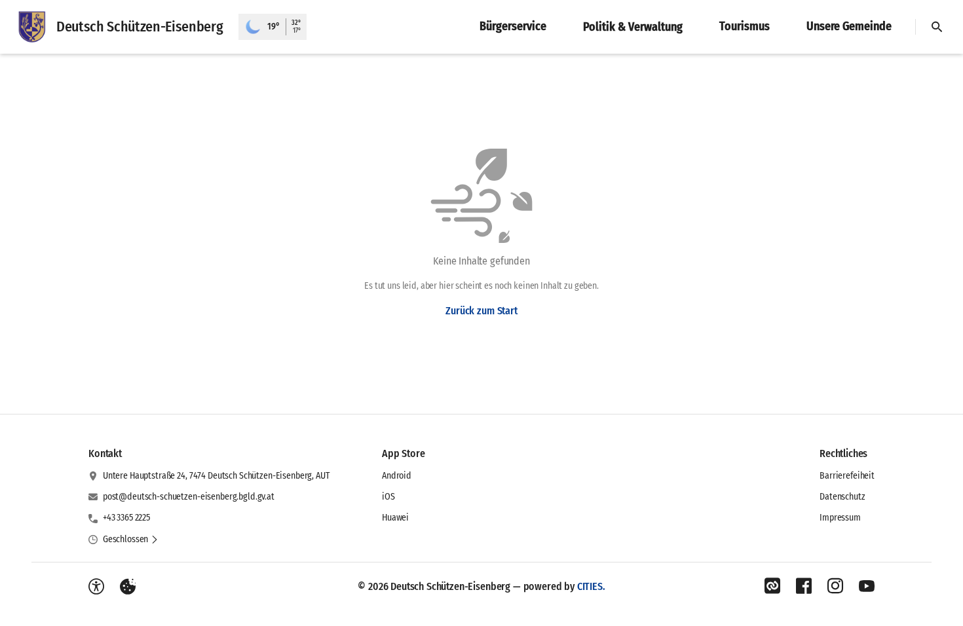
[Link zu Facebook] (804, 586)
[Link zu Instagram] (835, 586)
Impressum (840, 517)
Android (396, 475)
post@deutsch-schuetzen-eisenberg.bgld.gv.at (188, 496)
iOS (388, 496)
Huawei (395, 517)
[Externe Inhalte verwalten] (128, 587)
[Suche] (936, 26)
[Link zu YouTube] (867, 586)
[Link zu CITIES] (772, 586)
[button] (131, 539)
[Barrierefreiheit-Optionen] (96, 587)
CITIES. (591, 586)
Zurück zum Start (481, 310)
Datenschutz (842, 496)
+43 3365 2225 (126, 517)
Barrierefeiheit (847, 475)
